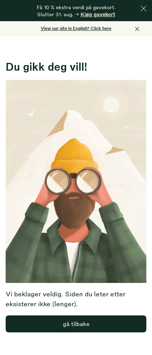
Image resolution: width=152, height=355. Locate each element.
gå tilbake (76, 323)
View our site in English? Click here (76, 28)
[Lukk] (143, 8)
